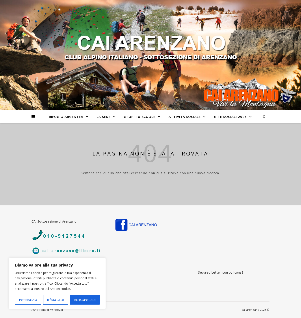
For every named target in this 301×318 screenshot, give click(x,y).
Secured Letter (209, 272)
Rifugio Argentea (66, 116)
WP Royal (56, 310)
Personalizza (28, 300)
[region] (57, 283)
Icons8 (238, 272)
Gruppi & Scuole (139, 116)
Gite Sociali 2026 (230, 116)
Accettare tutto (85, 300)
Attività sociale (185, 116)
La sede (104, 116)
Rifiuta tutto (55, 300)
